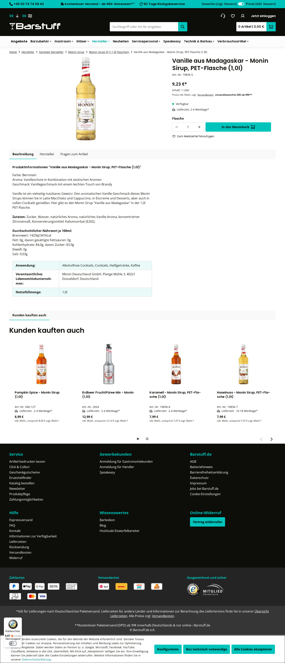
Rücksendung (19, 547)
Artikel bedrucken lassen (27, 461)
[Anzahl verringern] (176, 127)
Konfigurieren (168, 649)
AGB (193, 461)
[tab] (23, 154)
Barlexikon (107, 520)
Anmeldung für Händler (117, 467)
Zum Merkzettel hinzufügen (195, 136)
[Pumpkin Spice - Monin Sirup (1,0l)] (41, 364)
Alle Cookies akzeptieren (253, 649)
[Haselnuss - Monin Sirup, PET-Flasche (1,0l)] (243, 364)
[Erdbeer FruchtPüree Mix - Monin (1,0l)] (109, 364)
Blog (103, 525)
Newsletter (17, 488)
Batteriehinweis (201, 467)
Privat (261, 4)
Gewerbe (219, 4)
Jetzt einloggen (263, 16)
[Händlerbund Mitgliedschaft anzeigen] (213, 589)
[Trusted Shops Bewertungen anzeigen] (193, 589)
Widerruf (15, 558)
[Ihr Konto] (243, 16)
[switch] (241, 3)
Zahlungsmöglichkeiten (26, 499)
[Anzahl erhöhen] (199, 127)
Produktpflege (19, 494)
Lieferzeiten (17, 541)
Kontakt (15, 531)
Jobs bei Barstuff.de (204, 488)
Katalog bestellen (22, 483)
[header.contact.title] (223, 16)
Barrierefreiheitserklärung (209, 472)
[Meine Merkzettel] (233, 16)
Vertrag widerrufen (207, 522)
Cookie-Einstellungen (205, 494)
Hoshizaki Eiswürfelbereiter (120, 531)
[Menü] (19, 620)
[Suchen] (182, 26)
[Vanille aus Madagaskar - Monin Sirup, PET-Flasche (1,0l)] (86, 98)
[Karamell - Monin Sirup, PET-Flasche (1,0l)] (176, 364)
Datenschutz (199, 478)
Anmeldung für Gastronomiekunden (126, 461)
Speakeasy (107, 472)
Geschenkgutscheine (24, 472)
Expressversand (21, 520)
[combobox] (144, 26)
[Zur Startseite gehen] (34, 26)
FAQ (12, 525)
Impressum (198, 483)
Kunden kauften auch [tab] (29, 315)
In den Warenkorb (235, 127)
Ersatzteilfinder (20, 478)
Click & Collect (19, 467)
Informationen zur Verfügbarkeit (33, 536)
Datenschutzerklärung (36, 659)
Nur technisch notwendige (206, 649)
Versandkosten (205, 94)
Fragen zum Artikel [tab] (74, 154)
